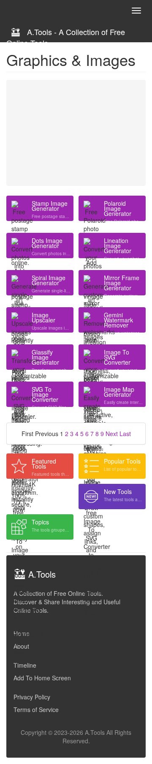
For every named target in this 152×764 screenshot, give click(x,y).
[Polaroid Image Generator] (91, 208)
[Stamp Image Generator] (19, 208)
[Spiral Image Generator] (19, 282)
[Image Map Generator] (91, 394)
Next (112, 433)
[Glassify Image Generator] (19, 357)
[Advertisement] (76, 133)
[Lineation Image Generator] (91, 245)
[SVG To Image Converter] (19, 394)
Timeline (25, 665)
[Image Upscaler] (19, 320)
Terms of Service (36, 709)
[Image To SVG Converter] (91, 357)
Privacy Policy (32, 697)
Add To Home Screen (42, 678)
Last (125, 433)
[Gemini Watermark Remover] (91, 320)
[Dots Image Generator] (19, 245)
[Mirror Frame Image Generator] (91, 282)
